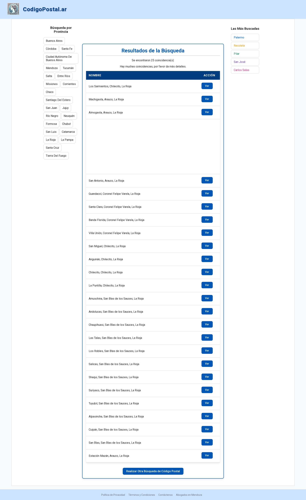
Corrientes (69, 84)
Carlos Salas (241, 70)
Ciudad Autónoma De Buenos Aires (59, 58)
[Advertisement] (153, 31)
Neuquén (69, 116)
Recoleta (239, 45)
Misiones (52, 84)
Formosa (51, 124)
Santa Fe (67, 48)
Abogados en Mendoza (189, 494)
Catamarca (68, 131)
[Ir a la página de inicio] (13, 9)
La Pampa (67, 139)
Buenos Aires (54, 40)
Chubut (66, 124)
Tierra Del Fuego (56, 155)
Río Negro (52, 116)
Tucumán (68, 68)
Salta (49, 76)
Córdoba (51, 48)
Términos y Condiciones (141, 494)
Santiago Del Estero (58, 100)
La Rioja (51, 139)
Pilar (236, 53)
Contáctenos (165, 494)
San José (239, 62)
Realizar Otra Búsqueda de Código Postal (153, 471)
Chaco (49, 92)
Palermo (239, 37)
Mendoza (52, 68)
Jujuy (65, 108)
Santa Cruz (52, 147)
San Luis (51, 131)
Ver (207, 85)
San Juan (51, 108)
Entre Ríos (63, 76)
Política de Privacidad (113, 494)
